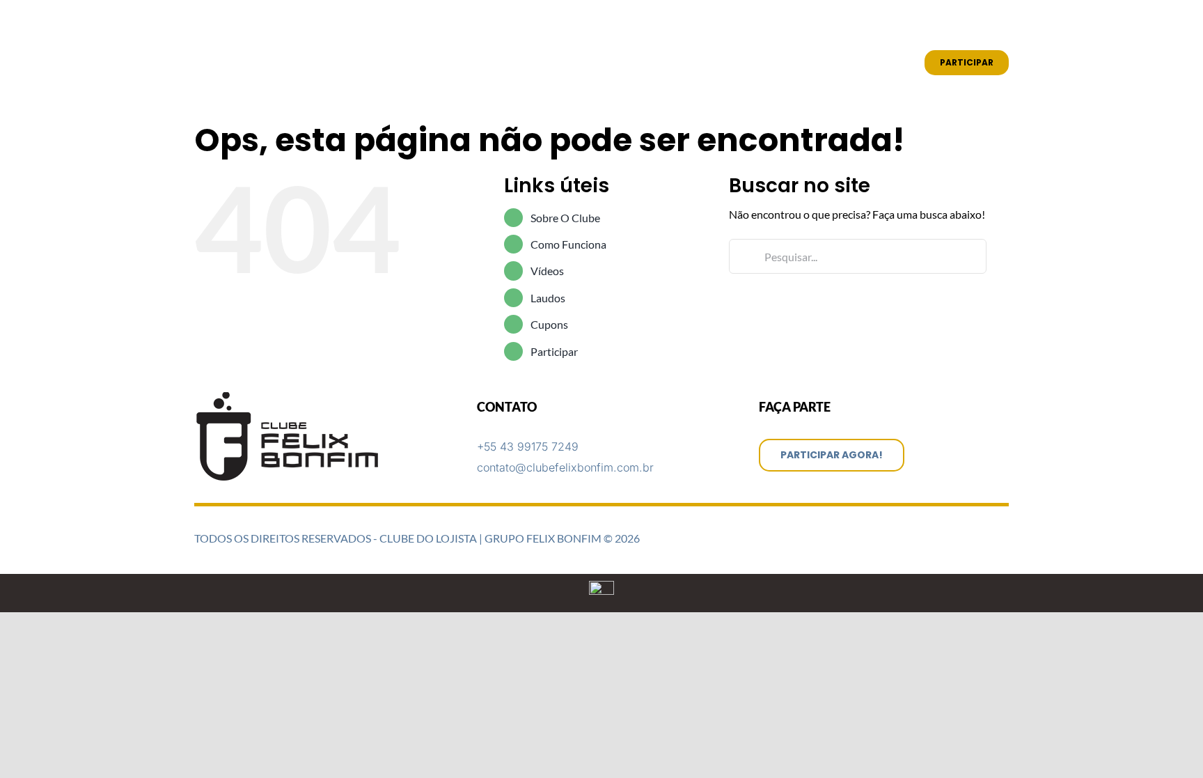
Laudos (547, 297)
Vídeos (547, 270)
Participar (554, 351)
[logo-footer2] (289, 397)
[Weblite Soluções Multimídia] (601, 586)
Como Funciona (568, 244)
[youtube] (1004, 22)
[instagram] (982, 22)
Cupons (549, 324)
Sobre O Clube (565, 217)
